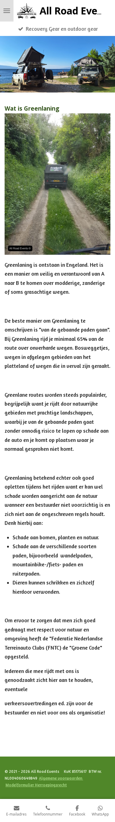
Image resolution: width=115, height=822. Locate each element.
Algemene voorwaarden (61, 778)
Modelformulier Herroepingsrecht (36, 784)
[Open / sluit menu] (6, 11)
